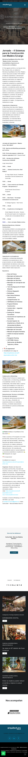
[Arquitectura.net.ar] (7, 5)
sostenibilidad (17, 580)
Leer (5, 653)
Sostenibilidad (14, 23)
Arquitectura (16, 614)
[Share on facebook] (7, 585)
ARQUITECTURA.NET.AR (7, 645)
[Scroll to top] (25, 754)
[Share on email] (21, 585)
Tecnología (11, 614)
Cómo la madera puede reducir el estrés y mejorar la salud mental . (13, 683)
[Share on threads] (10, 585)
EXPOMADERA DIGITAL (10, 618)
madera (15, 643)
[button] (25, 5)
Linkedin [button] (14, 552)
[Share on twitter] (9, 585)
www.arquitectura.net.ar (12, 494)
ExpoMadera (8, 23)
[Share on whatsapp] (16, 585)
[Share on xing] (19, 585)
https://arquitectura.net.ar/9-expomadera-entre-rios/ (11, 492)
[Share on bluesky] (17, 585)
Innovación (20, 23)
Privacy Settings (18, 571)
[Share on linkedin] (14, 585)
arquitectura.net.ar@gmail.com (11, 501)
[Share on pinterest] (12, 585)
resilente (10, 580)
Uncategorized (5, 614)
